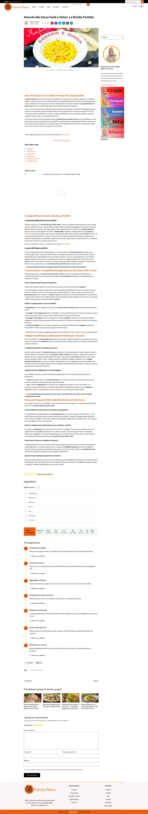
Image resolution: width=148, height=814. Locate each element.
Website (26, 760)
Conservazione (31, 156)
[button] (61, 194)
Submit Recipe (74, 799)
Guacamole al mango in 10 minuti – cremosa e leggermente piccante (70, 706)
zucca (40, 670)
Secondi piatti (108, 806)
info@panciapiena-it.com (15, 1)
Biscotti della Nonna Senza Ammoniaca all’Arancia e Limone (31, 706)
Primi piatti (52, 70)
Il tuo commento (29, 730)
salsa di (65, 244)
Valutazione (28, 725)
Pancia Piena (73, 812)
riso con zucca (64, 134)
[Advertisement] (61, 83)
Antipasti (108, 790)
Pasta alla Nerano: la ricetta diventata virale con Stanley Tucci (89, 706)
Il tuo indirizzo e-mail (68, 752)
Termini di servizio (73, 796)
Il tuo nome (27, 752)
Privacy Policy (74, 793)
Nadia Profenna (34, 22)
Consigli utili (30, 154)
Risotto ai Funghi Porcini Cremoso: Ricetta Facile (51, 705)
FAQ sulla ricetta (32, 161)
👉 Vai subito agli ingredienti (61, 140)
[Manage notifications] (3, 810)
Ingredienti (30, 149)
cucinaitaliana (34, 670)
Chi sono (74, 802)
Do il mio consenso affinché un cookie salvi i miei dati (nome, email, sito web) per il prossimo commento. (54, 769)
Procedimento (31, 151)
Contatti (74, 790)
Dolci (108, 796)
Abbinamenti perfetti (33, 158)
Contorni (108, 793)
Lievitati (108, 799)
